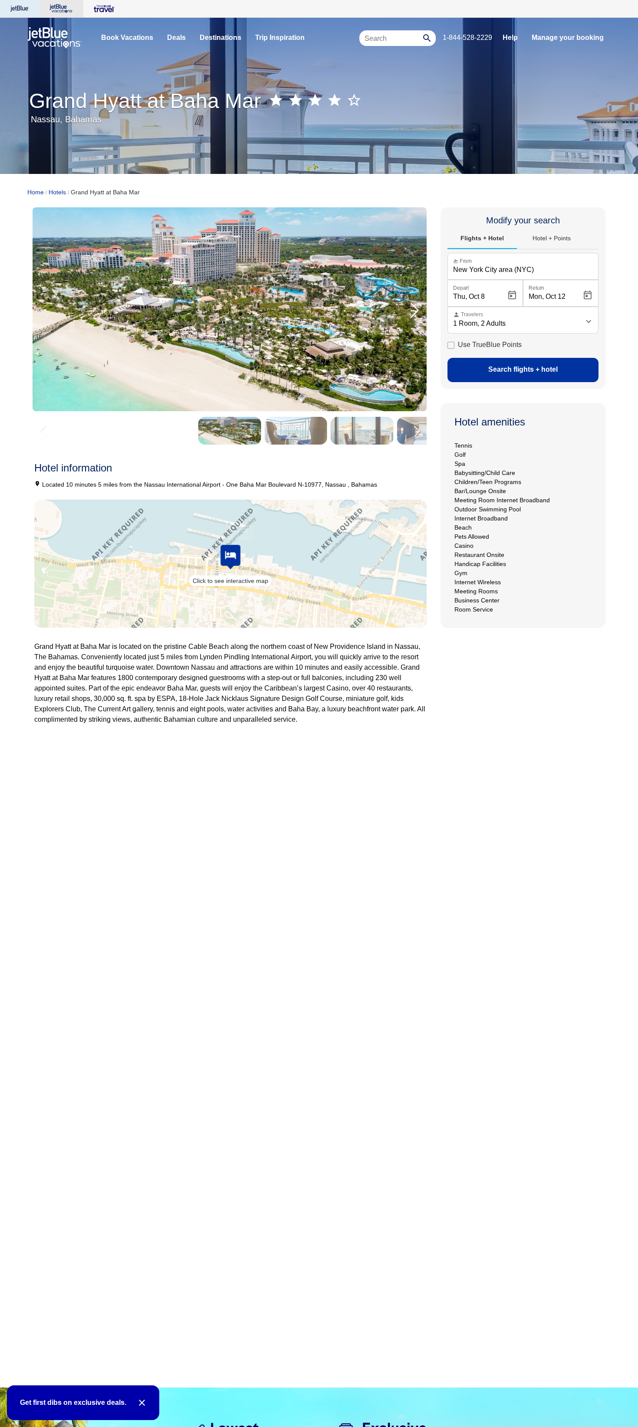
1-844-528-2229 (467, 37)
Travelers (468, 314)
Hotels (57, 192)
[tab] (482, 238)
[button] (414, 311)
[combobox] (392, 42)
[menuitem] (127, 37)
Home (35, 192)
